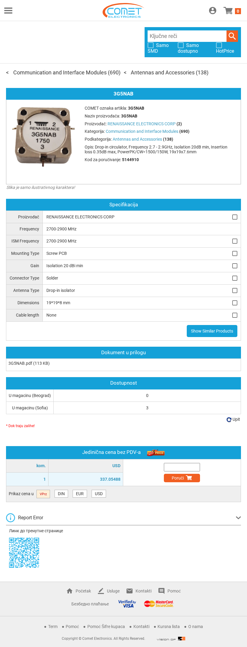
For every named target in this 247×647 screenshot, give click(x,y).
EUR (80, 493)
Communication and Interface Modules (60, 72)
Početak (83, 591)
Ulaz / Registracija (212, 10)
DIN (61, 493)
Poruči (178, 478)
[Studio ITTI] (171, 638)
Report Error (30, 517)
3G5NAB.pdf (20, 363)
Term (53, 626)
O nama (195, 626)
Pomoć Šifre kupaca (106, 626)
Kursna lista (169, 626)
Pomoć (174, 591)
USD (99, 493)
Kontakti (144, 591)
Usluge (113, 591)
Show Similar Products (212, 331)
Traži (232, 36)
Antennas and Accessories (163, 72)
